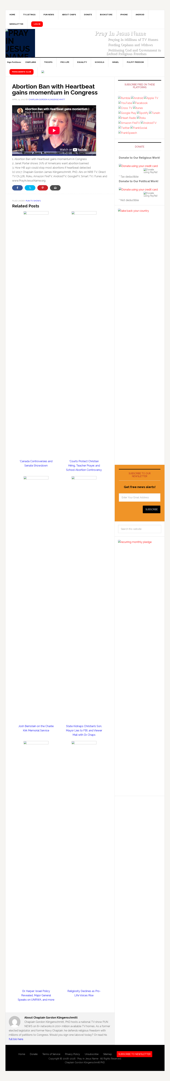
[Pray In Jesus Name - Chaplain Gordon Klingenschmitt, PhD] (20, 43)
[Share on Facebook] (17, 187)
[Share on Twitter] (30, 187)
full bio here (16, 1039)
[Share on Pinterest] (42, 187)
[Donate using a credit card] (138, 166)
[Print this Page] (55, 187)
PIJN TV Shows (33, 201)
